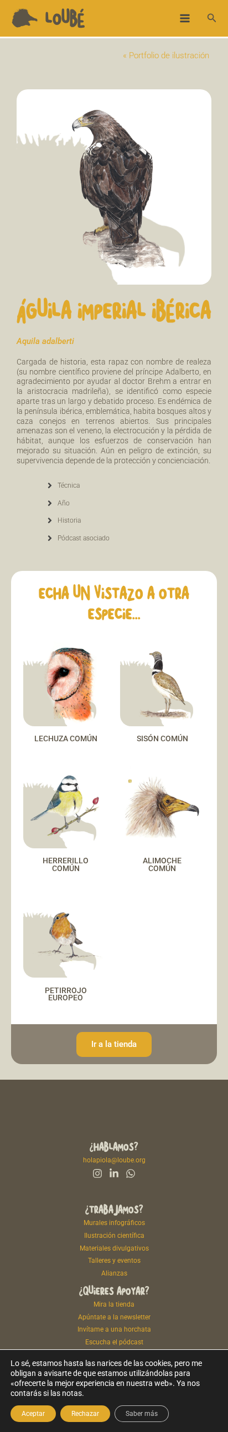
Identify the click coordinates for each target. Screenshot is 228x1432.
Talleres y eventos (114, 1260)
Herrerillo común (66, 864)
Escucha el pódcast (114, 1342)
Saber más (142, 1414)
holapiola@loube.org (114, 1160)
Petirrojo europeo (66, 994)
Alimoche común (162, 864)
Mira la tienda (114, 1304)
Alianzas (114, 1273)
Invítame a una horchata (114, 1329)
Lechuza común (65, 738)
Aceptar (33, 1414)
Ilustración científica (114, 1235)
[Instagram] (97, 1173)
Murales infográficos (114, 1223)
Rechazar (85, 1414)
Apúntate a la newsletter (114, 1317)
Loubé (65, 18)
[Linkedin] (114, 1173)
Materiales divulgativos (114, 1248)
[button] (212, 18)
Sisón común (162, 738)
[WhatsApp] (131, 1173)
